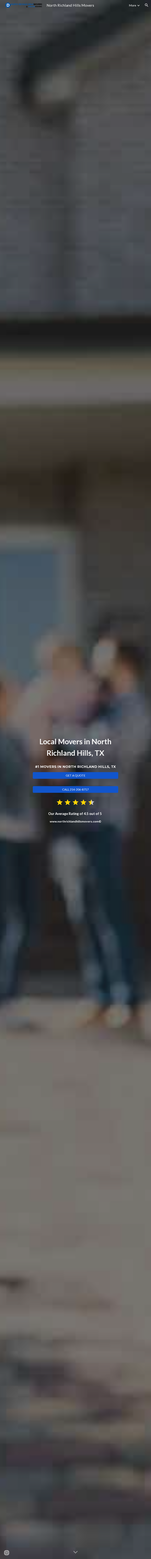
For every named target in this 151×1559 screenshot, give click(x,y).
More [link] (132, 5)
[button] (146, 5)
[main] (75, 752)
